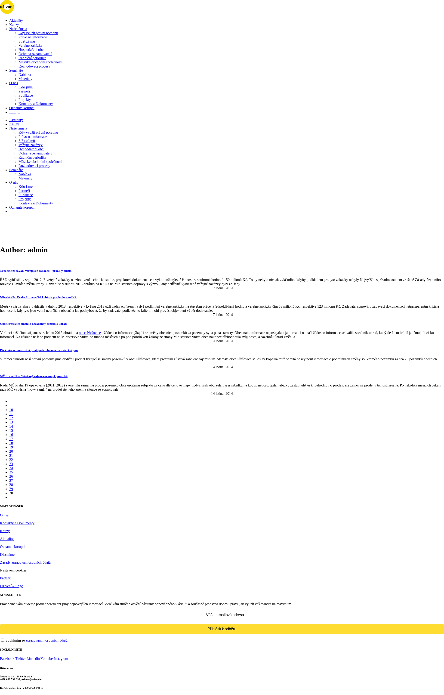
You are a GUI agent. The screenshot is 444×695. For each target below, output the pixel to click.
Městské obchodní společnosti (40, 62)
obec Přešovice (90, 333)
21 (11, 455)
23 (11, 464)
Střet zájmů (26, 41)
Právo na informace (32, 37)
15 (11, 430)
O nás (13, 83)
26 (11, 476)
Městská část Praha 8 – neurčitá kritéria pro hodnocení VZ (38, 297)
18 (11, 443)
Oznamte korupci (21, 108)
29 (11, 489)
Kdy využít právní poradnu (38, 33)
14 (11, 426)
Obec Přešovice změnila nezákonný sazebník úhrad (33, 323)
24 (11, 468)
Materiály (25, 79)
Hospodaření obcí (31, 50)
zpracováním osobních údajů (47, 640)
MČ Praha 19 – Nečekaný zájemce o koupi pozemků (34, 376)
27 (11, 480)
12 (11, 418)
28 (11, 485)
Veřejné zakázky (30, 45)
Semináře (16, 70)
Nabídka (24, 75)
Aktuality (16, 20)
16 (11, 435)
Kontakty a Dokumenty (35, 104)
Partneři (24, 91)
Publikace (25, 95)
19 (11, 447)
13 (11, 422)
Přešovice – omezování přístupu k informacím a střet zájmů (39, 350)
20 (11, 451)
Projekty (24, 100)
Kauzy (14, 25)
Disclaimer (8, 554)
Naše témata (18, 29)
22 (11, 460)
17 (11, 439)
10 (11, 410)
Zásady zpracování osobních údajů (25, 562)
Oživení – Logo (11, 586)
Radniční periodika (32, 58)
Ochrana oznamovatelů (35, 54)
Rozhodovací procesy (34, 66)
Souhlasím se (36, 640)
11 (11, 414)
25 (11, 472)
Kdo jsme (25, 87)
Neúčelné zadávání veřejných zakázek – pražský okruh (35, 270)
